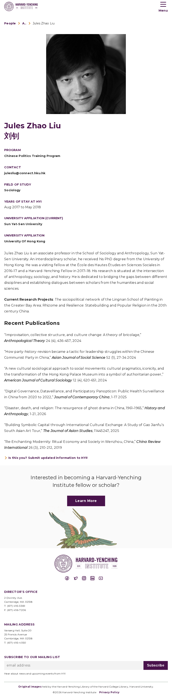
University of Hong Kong (24, 241)
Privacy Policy (109, 692)
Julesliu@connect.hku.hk (25, 173)
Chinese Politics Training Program (32, 156)
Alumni (24, 23)
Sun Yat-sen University (23, 224)
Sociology (12, 190)
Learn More (86, 501)
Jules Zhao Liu (44, 23)
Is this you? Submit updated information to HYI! (48, 458)
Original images (30, 686)
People (10, 23)
